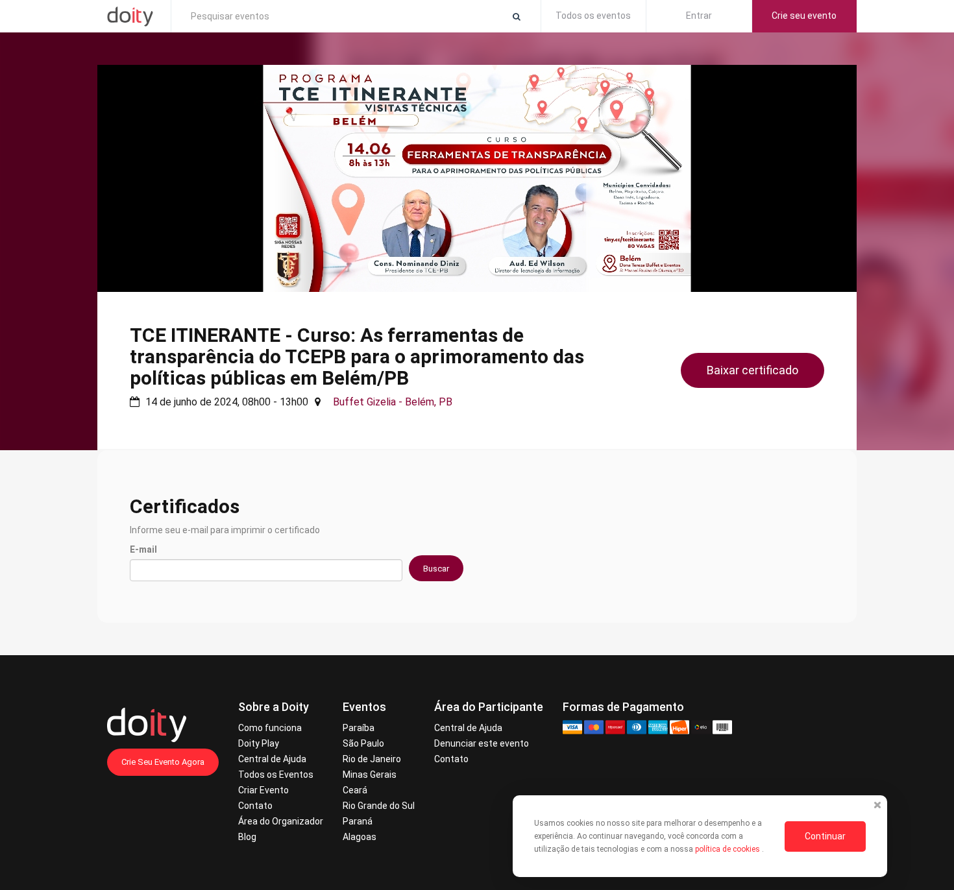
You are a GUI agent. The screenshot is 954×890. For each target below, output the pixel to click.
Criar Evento (263, 790)
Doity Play (258, 743)
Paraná (358, 821)
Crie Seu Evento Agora (162, 762)
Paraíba (358, 728)
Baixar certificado (752, 370)
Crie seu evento (804, 15)
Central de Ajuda (272, 759)
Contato (255, 805)
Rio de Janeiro (372, 759)
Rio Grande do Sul (379, 805)
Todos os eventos (593, 15)
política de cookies (728, 849)
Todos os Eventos (275, 774)
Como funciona (270, 728)
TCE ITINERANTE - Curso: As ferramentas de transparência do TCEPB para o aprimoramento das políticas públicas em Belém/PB (357, 356)
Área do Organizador (280, 821)
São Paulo (363, 743)
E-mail (143, 549)
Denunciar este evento (481, 743)
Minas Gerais (370, 774)
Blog (247, 837)
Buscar (436, 568)
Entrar (699, 15)
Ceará (355, 790)
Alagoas (359, 837)
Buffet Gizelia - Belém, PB (392, 402)
